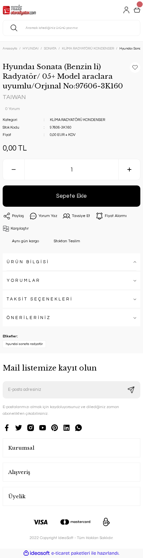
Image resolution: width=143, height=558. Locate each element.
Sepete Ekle (71, 196)
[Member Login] (126, 10)
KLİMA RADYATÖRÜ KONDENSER (77, 120)
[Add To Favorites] (135, 67)
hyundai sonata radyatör (24, 344)
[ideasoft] (36, 553)
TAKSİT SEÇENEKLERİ (40, 299)
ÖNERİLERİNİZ (29, 318)
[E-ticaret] (70, 553)
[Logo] (19, 10)
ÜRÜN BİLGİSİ (28, 262)
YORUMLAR (24, 281)
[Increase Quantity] (129, 169)
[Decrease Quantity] (13, 169)
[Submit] (131, 389)
